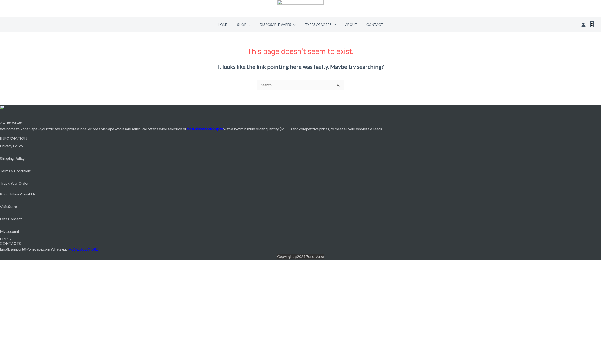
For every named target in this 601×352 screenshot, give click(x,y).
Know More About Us (17, 194)
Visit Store (8, 206)
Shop (241, 25)
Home (223, 25)
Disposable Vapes (275, 25)
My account (9, 231)
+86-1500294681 (83, 249)
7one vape (11, 122)
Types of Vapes (318, 25)
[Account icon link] (583, 25)
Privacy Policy (11, 146)
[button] (248, 25)
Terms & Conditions (16, 170)
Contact (374, 25)
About (351, 25)
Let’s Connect (11, 219)
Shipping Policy (12, 158)
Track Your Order (14, 183)
